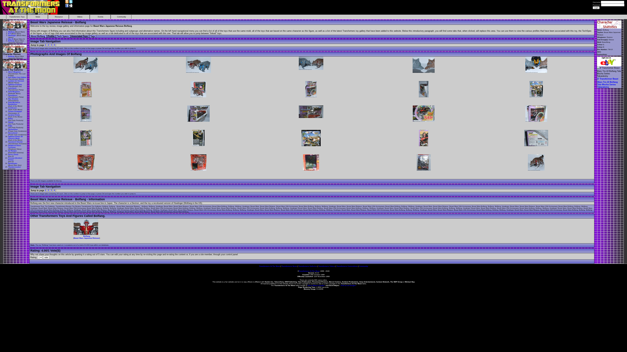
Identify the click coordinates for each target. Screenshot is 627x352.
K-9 (9, 34)
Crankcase (12, 108)
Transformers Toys (17, 17)
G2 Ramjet (12, 151)
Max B (10, 39)
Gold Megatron (14, 92)
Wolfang (11, 32)
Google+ (321, 285)
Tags (92, 36)
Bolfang (86, 236)
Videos (79, 17)
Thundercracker (14, 167)
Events (100, 17)
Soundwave (12, 95)
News (38, 17)
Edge (10, 126)
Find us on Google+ (348, 285)
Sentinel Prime (14, 115)
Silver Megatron (14, 72)
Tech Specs (63, 36)
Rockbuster (12, 163)
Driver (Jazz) (13, 154)
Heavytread (12, 133)
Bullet (10, 118)
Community (121, 17)
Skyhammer (13, 129)
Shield (10, 122)
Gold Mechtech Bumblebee (14, 103)
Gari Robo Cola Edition (17, 77)
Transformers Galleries (307, 266)
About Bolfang (38, 36)
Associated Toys (79, 36)
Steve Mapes (313, 285)
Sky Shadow (13, 99)
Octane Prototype (15, 111)
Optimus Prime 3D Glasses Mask (15, 137)
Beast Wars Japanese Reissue (86, 238)
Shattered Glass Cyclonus (14, 146)
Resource (59, 17)
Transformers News (289, 266)
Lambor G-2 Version (16, 81)
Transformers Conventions (347, 266)
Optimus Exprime (15, 84)
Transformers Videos (326, 266)
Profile (51, 36)
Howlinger (12, 35)
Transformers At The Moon (269, 266)
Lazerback (12, 88)
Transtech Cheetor (15, 142)
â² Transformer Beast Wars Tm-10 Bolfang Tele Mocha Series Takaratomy (607, 83)
